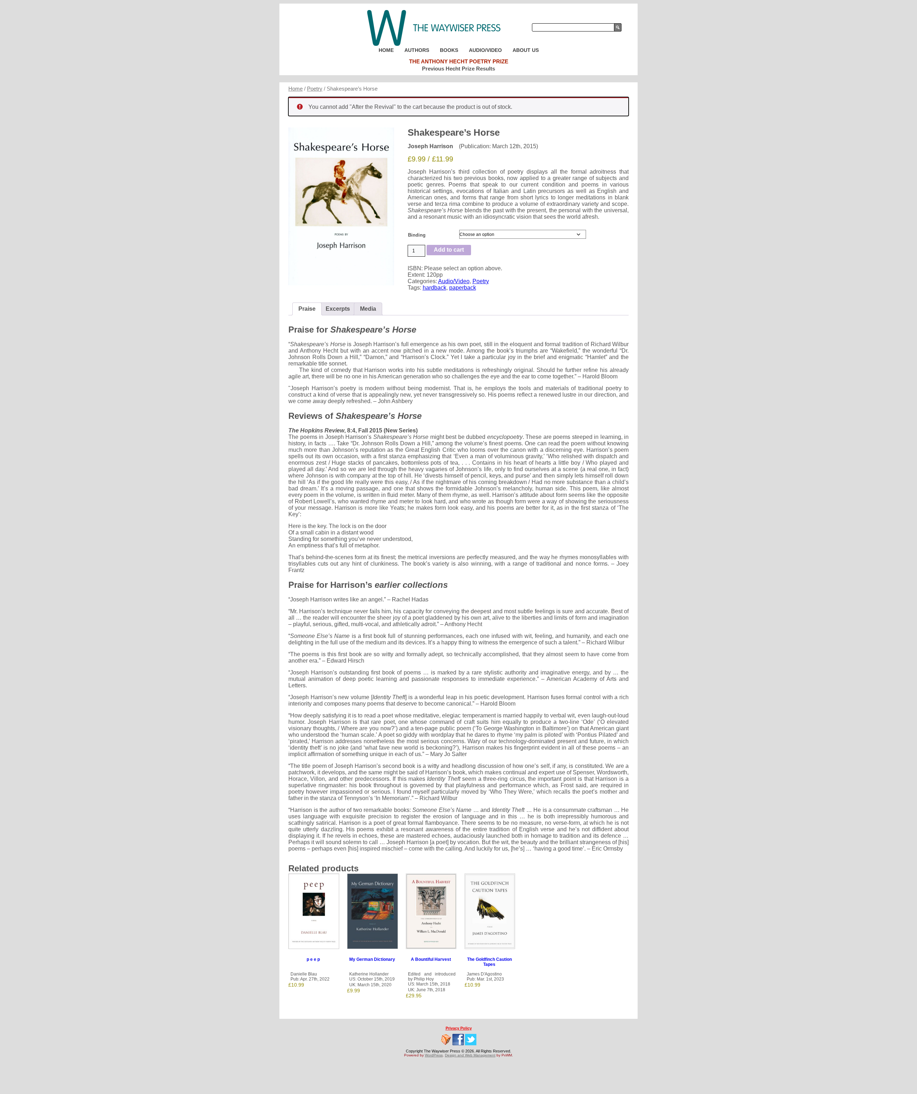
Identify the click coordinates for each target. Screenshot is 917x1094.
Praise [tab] (307, 309)
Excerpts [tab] (338, 309)
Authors (416, 50)
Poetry (314, 89)
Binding (417, 235)
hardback (434, 288)
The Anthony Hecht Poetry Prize (458, 61)
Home (386, 50)
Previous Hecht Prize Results (458, 69)
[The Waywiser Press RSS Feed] (446, 1039)
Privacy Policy (459, 1028)
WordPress (434, 1055)
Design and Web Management (470, 1055)
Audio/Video (485, 50)
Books (449, 50)
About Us (526, 50)
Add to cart (449, 250)
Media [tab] (368, 309)
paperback (462, 288)
